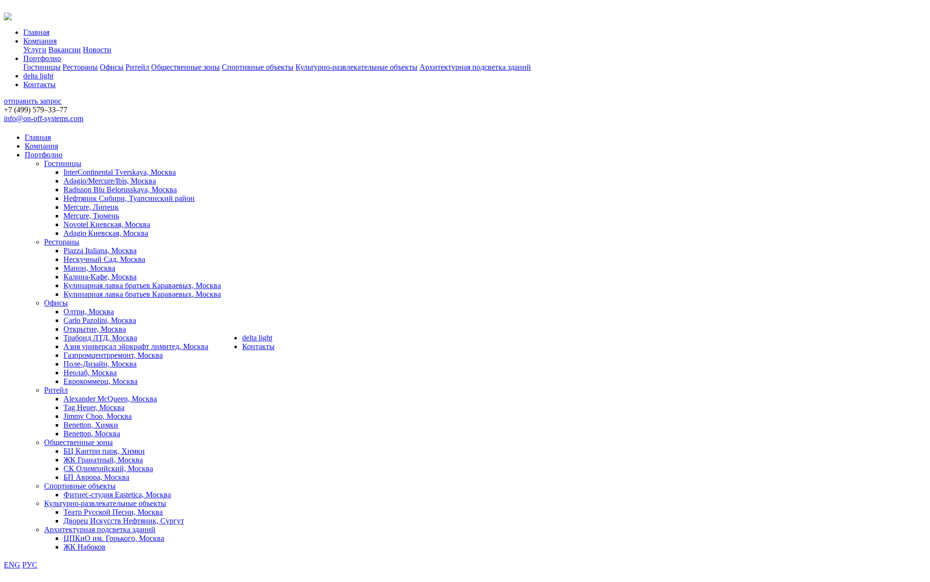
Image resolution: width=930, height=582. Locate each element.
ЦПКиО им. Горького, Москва (113, 538)
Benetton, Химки (90, 425)
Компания (40, 41)
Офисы (112, 67)
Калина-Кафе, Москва (100, 277)
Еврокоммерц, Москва (100, 381)
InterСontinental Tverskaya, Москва (119, 172)
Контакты (39, 84)
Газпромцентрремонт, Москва (113, 355)
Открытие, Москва (94, 329)
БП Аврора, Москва (96, 477)
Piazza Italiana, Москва (100, 250)
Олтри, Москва (88, 311)
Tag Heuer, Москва (93, 407)
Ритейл (137, 67)
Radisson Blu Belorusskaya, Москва (120, 189)
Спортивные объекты (258, 67)
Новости (97, 50)
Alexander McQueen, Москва (110, 399)
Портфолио (42, 58)
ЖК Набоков (84, 547)
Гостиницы (42, 67)
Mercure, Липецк (91, 207)
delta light (38, 76)
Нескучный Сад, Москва (104, 259)
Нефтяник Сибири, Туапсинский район (129, 198)
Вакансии (64, 50)
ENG (12, 565)
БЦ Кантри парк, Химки (104, 451)
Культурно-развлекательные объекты (356, 67)
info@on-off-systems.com (43, 118)
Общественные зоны (185, 67)
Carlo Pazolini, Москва (99, 320)
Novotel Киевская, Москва (106, 224)
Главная (36, 32)
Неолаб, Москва (90, 372)
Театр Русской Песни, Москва (113, 512)
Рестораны (80, 67)
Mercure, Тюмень (91, 216)
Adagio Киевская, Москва (105, 233)
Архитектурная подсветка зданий (475, 67)
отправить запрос (33, 101)
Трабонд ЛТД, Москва (100, 338)
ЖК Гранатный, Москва (103, 460)
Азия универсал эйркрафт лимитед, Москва (135, 346)
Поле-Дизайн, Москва (100, 364)
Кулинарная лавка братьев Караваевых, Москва (142, 285)
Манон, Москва (89, 268)
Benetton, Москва (91, 433)
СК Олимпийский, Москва (108, 468)
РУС (29, 565)
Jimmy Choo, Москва (97, 416)
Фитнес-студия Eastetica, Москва (117, 494)
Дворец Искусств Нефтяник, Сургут (123, 521)
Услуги (34, 50)
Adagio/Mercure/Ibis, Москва (109, 181)
